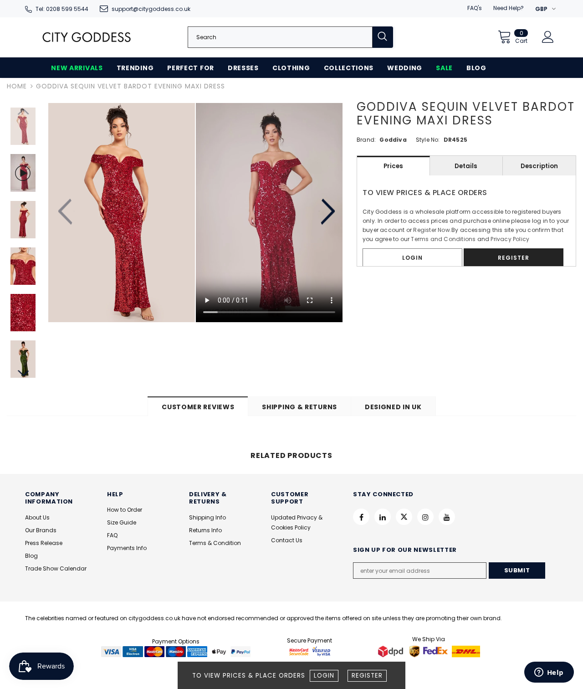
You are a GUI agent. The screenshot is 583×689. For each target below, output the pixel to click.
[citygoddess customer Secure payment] (309, 651)
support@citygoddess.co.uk (151, 9)
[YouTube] (447, 517)
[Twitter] (404, 517)
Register (367, 675)
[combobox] (280, 37)
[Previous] (66, 212)
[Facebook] (361, 517)
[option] (121, 212)
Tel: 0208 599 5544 (62, 9)
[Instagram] (425, 517)
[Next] (327, 212)
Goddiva (392, 140)
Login (324, 675)
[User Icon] (548, 37)
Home (17, 86)
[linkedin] (382, 517)
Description (539, 166)
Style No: (428, 140)
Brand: (366, 140)
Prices (393, 166)
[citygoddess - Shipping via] (392, 651)
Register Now (431, 230)
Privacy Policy (510, 239)
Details (466, 166)
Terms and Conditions (443, 239)
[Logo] (86, 37)
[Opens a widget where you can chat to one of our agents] (549, 673)
